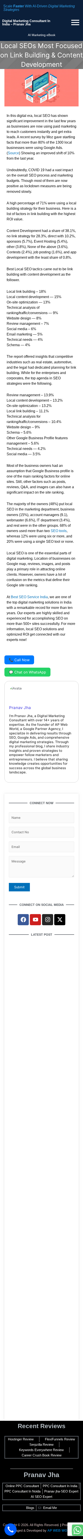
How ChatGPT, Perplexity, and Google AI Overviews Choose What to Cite (40, 990)
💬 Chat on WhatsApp (27, 672)
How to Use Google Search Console (37, 1040)
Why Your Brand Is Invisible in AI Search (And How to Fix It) (40, 1089)
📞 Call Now (19, 660)
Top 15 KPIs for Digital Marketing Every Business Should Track (39, 1193)
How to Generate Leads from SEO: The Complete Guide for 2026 (39, 1411)
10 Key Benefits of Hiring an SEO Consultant (34, 1141)
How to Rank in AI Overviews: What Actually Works (36, 1297)
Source (13, 153)
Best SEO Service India (29, 597)
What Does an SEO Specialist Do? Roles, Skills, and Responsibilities (40, 1245)
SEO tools (59, 531)
